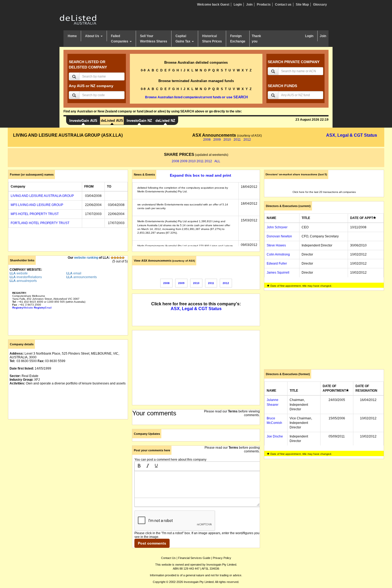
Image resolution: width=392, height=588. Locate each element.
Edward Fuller (277, 263)
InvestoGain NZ (139, 121)
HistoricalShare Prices (212, 38)
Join (249, 4)
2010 (227, 139)
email (73, 273)
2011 (237, 139)
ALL (217, 161)
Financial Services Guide (194, 557)
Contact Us (168, 557)
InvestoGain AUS (83, 121)
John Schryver (277, 227)
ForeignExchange (237, 38)
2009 (217, 139)
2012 (247, 139)
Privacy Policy (222, 557)
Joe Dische (275, 436)
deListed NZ (165, 121)
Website (22, 307)
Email (42, 307)
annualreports (23, 281)
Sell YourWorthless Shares (153, 38)
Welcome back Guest (213, 4)
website (19, 273)
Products (264, 4)
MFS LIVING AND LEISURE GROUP (37, 205)
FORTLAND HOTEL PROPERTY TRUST (40, 223)
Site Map (302, 4)
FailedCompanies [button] (120, 38)
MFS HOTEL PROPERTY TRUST (35, 214)
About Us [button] (92, 36)
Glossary (320, 4)
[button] (139, 466)
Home (72, 36)
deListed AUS (112, 121)
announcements (81, 277)
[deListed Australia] (78, 19)
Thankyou (256, 38)
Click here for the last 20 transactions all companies (324, 191)
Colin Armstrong (278, 254)
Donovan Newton (279, 236)
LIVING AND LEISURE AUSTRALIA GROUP (42, 196)
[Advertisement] (68, 460)
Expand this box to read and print (200, 175)
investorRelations (26, 277)
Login (238, 4)
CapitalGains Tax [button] (183, 38)
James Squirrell (278, 272)
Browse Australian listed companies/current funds (183, 97)
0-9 (143, 70)
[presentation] (139, 466)
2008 (207, 139)
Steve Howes (276, 245)
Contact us (283, 4)
